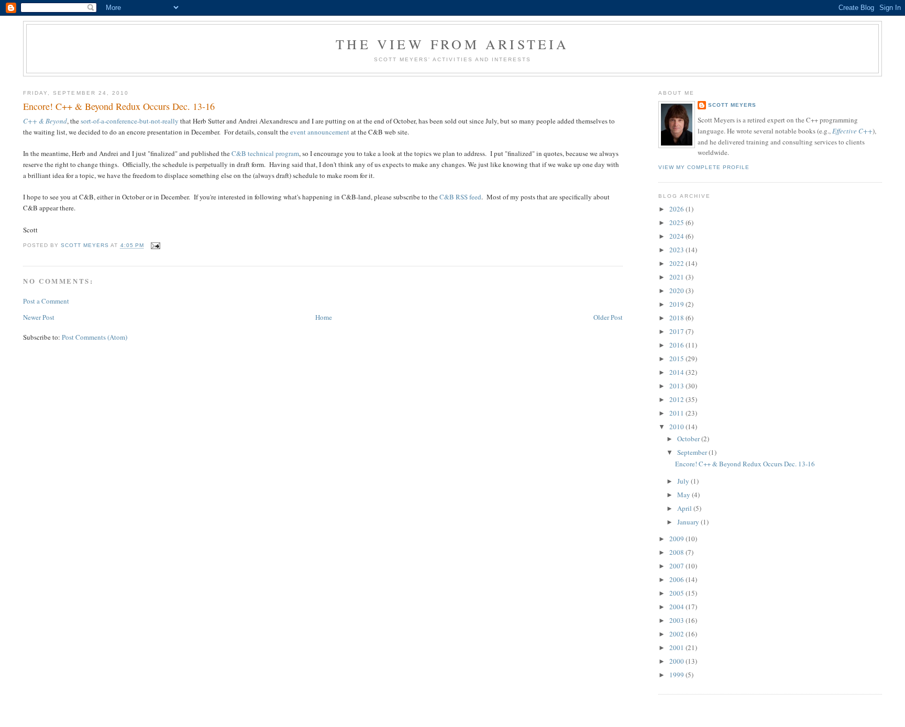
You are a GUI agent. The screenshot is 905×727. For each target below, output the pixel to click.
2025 (677, 222)
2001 (677, 647)
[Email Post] (155, 246)
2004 (677, 606)
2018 (677, 317)
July (684, 481)
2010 (677, 426)
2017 (677, 331)
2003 (677, 620)
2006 (677, 579)
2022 (677, 263)
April (685, 508)
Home (323, 317)
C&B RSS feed (460, 197)
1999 (677, 674)
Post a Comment (46, 301)
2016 (677, 345)
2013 (677, 385)
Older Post (608, 317)
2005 (677, 593)
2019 (677, 304)
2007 (677, 566)
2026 (677, 209)
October (689, 438)
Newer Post (38, 317)
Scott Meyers (732, 105)
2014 (677, 372)
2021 (677, 277)
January (689, 522)
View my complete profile (703, 167)
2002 (677, 634)
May (684, 494)
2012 (677, 399)
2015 (677, 358)
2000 (677, 661)
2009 (677, 538)
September (693, 452)
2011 (677, 413)
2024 (677, 236)
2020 (677, 290)
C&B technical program (265, 153)
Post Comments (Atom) (94, 337)
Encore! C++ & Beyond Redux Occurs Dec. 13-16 (745, 463)
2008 (677, 552)
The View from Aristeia (452, 44)
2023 (677, 249)
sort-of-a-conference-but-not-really (130, 121)
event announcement (319, 132)
